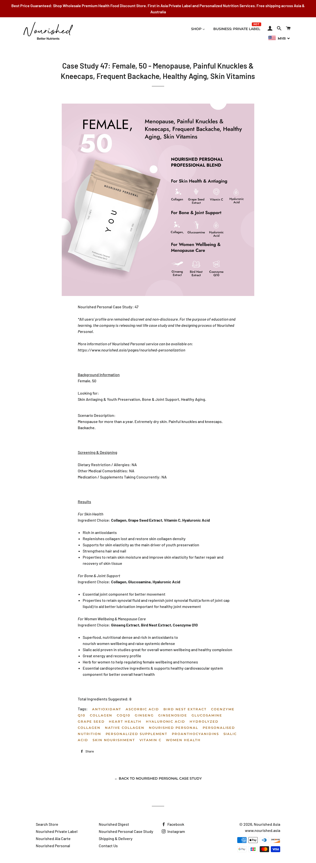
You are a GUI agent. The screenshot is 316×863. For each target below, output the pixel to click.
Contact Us (108, 845)
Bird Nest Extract (185, 709)
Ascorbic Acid (142, 709)
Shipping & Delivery (116, 838)
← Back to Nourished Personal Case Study (158, 778)
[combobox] (279, 38)
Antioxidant (106, 709)
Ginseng (144, 715)
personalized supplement (137, 734)
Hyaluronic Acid (165, 721)
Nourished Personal (173, 728)
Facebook (175, 824)
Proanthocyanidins (195, 734)
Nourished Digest (114, 824)
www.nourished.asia (262, 830)
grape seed (91, 721)
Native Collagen (124, 728)
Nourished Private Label (57, 831)
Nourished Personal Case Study (126, 831)
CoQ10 (123, 715)
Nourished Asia (267, 824)
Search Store (47, 824)
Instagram (176, 831)
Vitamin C (150, 740)
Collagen (101, 715)
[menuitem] (198, 29)
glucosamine (207, 715)
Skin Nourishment (114, 740)
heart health (125, 721)
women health (183, 740)
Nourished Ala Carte (53, 838)
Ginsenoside (172, 715)
